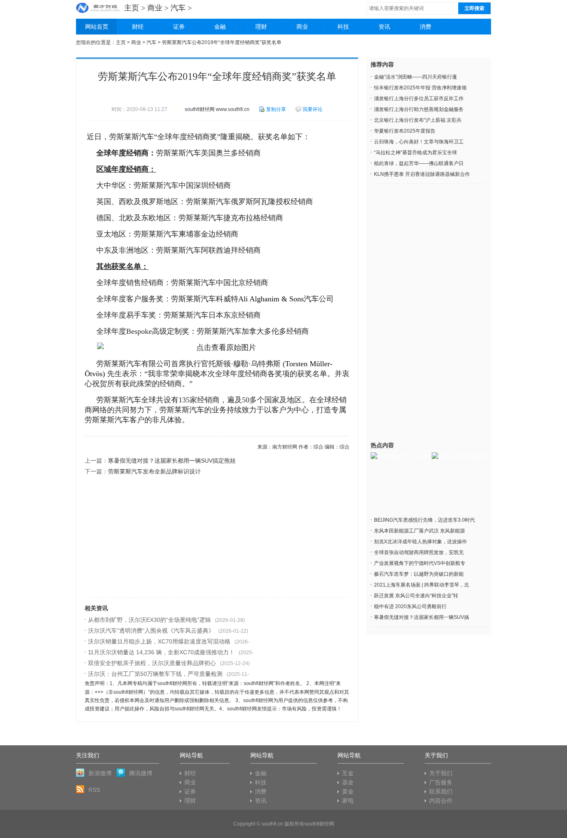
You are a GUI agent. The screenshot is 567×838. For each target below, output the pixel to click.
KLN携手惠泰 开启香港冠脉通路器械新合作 (422, 174)
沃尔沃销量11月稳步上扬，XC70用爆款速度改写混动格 (159, 641)
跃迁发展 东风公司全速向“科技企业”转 (416, 596)
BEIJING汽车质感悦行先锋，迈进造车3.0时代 (424, 520)
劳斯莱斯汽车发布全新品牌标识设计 (154, 471)
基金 (348, 782)
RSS (94, 789)
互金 (348, 773)
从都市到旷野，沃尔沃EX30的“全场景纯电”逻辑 (149, 619)
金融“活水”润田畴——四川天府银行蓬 (415, 77)
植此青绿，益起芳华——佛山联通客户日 (419, 163)
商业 (154, 8)
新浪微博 (100, 773)
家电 (348, 800)
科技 (343, 26)
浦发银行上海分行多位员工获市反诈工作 (419, 98)
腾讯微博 (140, 773)
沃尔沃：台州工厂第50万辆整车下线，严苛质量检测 (155, 673)
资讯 (384, 26)
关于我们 (440, 773)
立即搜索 (474, 8)
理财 (261, 26)
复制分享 (276, 109)
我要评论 (313, 109)
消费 (425, 26)
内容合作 (440, 800)
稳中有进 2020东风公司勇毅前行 (410, 606)
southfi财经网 (319, 824)
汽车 (178, 8)
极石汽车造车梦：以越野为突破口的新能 (419, 574)
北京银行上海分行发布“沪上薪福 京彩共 (418, 120)
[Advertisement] (217, 539)
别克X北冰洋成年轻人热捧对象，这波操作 (420, 542)
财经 (138, 26)
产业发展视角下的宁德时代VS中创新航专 (419, 563)
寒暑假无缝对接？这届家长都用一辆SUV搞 (421, 617)
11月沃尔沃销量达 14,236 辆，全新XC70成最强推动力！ (161, 652)
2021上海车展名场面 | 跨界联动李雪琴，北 (421, 585)
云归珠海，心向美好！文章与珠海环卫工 (419, 142)
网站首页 (96, 26)
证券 (179, 26)
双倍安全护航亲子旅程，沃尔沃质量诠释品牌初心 (152, 663)
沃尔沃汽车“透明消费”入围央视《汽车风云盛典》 (151, 630)
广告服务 (440, 782)
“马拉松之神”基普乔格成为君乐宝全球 (415, 152)
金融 (220, 26)
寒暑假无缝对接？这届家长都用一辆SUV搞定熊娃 (172, 460)
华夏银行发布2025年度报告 (404, 131)
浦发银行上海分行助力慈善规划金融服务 (419, 109)
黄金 (348, 791)
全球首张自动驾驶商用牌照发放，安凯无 (419, 552)
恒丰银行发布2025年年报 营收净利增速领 (420, 88)
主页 (131, 8)
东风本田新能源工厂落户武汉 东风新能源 (419, 531)
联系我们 (440, 791)
